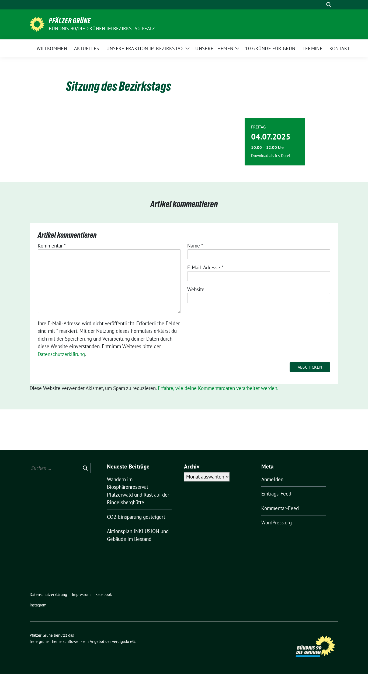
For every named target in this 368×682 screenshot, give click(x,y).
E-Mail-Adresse (205, 267)
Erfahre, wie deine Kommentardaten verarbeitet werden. (218, 388)
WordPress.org (276, 522)
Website (195, 289)
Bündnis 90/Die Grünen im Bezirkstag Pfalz (102, 28)
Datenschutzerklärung (61, 354)
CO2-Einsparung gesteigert (136, 517)
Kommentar (52, 245)
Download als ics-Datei (270, 155)
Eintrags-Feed (276, 493)
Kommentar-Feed (280, 508)
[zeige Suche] (329, 4)
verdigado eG (123, 641)
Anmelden (272, 479)
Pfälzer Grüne (70, 21)
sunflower (71, 641)
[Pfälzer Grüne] (37, 24)
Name (195, 245)
